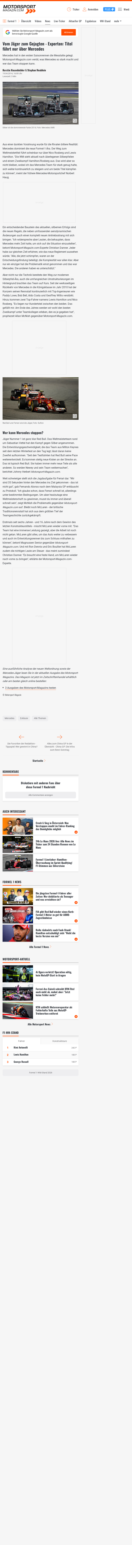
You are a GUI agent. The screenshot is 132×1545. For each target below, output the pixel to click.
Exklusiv (24, 718)
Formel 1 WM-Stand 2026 (40, 1072)
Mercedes (9, 718)
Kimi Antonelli (21, 1047)
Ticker (76, 9)
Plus (107, 9)
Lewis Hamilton (21, 1054)
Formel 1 (12, 21)
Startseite (38, 761)
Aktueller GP (75, 21)
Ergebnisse (90, 21)
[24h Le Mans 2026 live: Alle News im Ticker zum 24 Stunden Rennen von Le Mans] (41, 844)
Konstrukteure (59, 1041)
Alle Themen (40, 718)
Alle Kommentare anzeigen (40, 795)
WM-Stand (105, 21)
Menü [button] (126, 9)
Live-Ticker (59, 21)
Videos (38, 21)
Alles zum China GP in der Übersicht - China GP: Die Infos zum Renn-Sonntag (60, 746)
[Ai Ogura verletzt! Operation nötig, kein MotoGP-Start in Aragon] (41, 973)
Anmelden (93, 9)
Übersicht (26, 21)
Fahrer (21, 1041)
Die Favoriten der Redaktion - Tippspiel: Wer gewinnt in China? (22, 745)
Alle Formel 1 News (39, 947)
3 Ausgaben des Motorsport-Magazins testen (30, 687)
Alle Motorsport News (39, 1024)
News (47, 21)
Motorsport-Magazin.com (19, 9)
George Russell (21, 1061)
